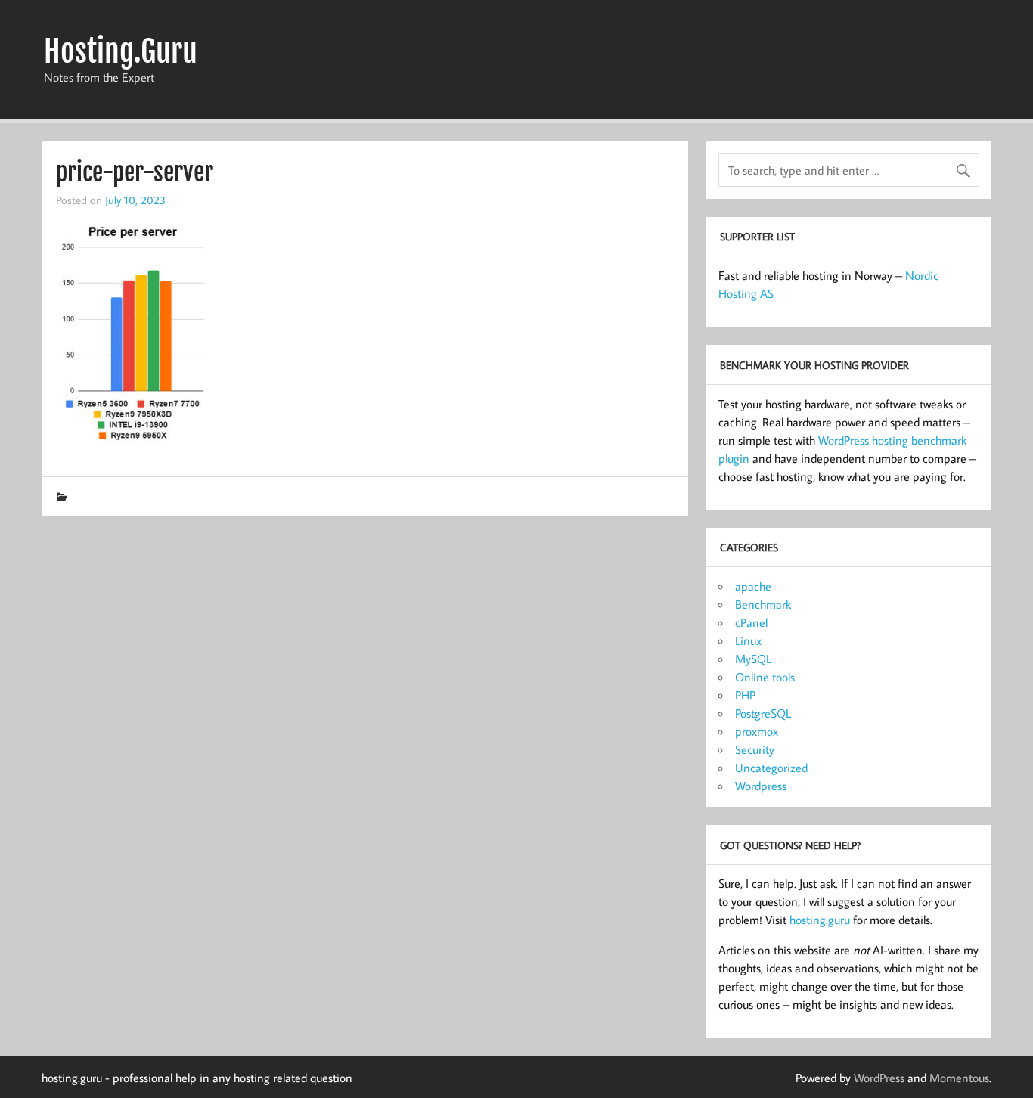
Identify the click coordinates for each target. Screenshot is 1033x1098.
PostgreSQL (763, 713)
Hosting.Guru (120, 51)
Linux (748, 640)
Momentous (959, 1077)
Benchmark (763, 604)
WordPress (879, 1077)
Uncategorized (771, 767)
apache (753, 586)
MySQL (753, 658)
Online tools (765, 676)
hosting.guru (819, 919)
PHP (745, 695)
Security (754, 749)
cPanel (751, 622)
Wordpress (760, 785)
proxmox (756, 731)
